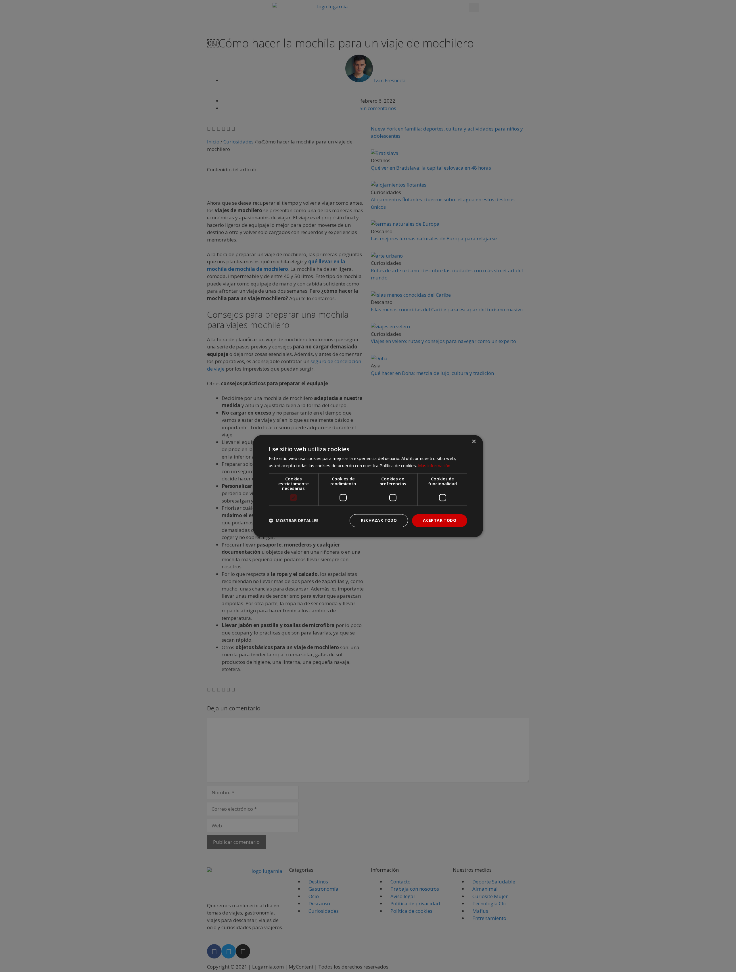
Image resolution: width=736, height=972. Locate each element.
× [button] (473, 442)
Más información (434, 465)
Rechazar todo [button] (379, 520)
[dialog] (368, 486)
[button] (294, 520)
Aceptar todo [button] (439, 520)
